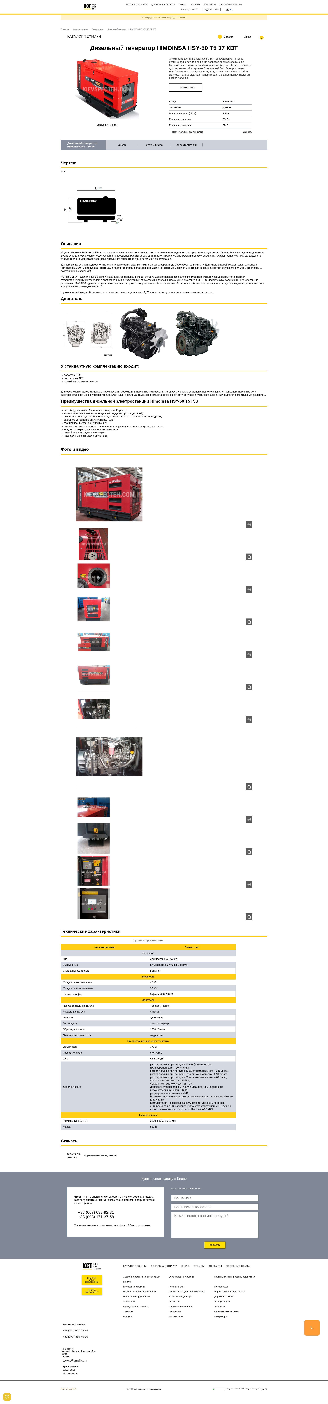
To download (74, 1154)
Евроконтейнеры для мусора (229, 1291)
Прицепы (128, 1316)
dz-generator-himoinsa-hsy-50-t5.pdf (100, 1156)
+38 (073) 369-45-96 (75, 1336)
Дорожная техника (224, 1296)
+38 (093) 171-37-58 (96, 1217)
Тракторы (128, 1311)
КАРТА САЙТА (68, 1389)
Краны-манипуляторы (180, 1296)
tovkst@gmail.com (75, 1360)
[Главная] (91, 6)
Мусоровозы (221, 1286)
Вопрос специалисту (92, 1291)
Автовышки (129, 1301)
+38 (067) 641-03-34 (75, 1330)
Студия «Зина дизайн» (253, 1389)
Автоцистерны (222, 1301)
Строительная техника (226, 1311)
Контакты (210, 4)
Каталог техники (136, 4)
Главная (65, 29)
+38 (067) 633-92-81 (96, 1212)
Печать (247, 36)
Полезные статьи (231, 4)
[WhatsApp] (66, 1344)
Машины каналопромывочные (139, 1291)
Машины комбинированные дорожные (234, 1276)
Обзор (122, 144)
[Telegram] (81, 1344)
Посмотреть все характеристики (187, 132)
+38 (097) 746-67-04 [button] (189, 9)
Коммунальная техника (135, 1306)
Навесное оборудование (136, 1296)
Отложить (228, 36)
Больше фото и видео (107, 125)
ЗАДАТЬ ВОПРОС (211, 10)
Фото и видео (154, 144)
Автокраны (174, 1301)
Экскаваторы (176, 1316)
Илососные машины (134, 1286)
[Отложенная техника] (235, 36)
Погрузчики (175, 1311)
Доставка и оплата (163, 4)
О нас (182, 4)
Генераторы (97, 29)
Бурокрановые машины (181, 1276)
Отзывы (195, 4)
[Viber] (73, 1344)
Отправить (214, 1245)
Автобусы (219, 1306)
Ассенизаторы (176, 1286)
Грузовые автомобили (180, 1306)
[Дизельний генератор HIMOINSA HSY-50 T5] (164, 494)
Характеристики (186, 144)
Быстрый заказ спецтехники (91, 1280)
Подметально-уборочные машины (187, 1291)
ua (227, 9)
